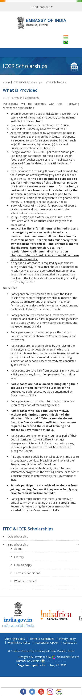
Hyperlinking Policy (18, 642)
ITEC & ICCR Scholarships (28, 82)
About (18, 549)
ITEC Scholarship (17, 544)
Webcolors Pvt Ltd (67, 657)
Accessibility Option (47, 642)
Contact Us (70, 642)
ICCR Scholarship (17, 536)
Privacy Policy (67, 638)
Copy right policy (15, 638)
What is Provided (25, 581)
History (19, 557)
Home (6, 82)
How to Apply (23, 565)
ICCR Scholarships (56, 82)
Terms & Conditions (27, 573)
